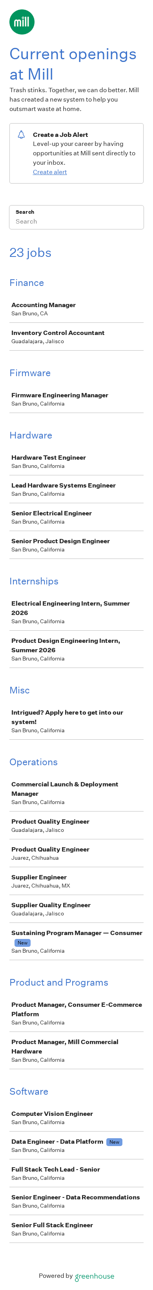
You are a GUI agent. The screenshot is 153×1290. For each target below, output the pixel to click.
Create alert (50, 172)
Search (25, 212)
